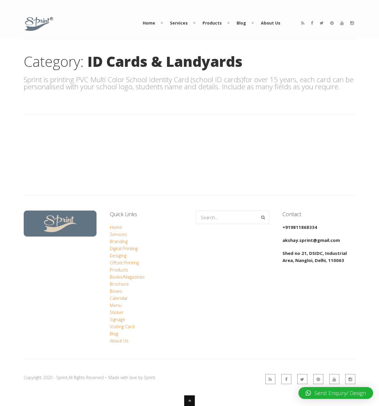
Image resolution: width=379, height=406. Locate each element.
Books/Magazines (127, 277)
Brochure (119, 284)
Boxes (116, 291)
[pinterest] (332, 23)
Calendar (119, 298)
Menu (115, 305)
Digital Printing (124, 248)
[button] (335, 393)
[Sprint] (39, 28)
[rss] (303, 23)
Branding (119, 241)
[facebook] (312, 23)
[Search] (263, 217)
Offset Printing (124, 263)
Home (116, 227)
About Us (119, 341)
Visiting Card (122, 326)
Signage (117, 319)
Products (119, 270)
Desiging (118, 255)
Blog (114, 334)
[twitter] (321, 23)
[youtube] (342, 23)
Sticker (116, 312)
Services (118, 234)
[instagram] (352, 23)
